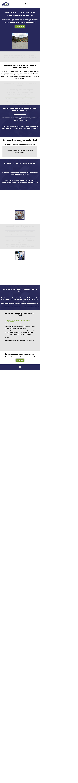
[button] (25, 4)
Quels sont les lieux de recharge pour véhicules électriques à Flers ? (17, 321)
